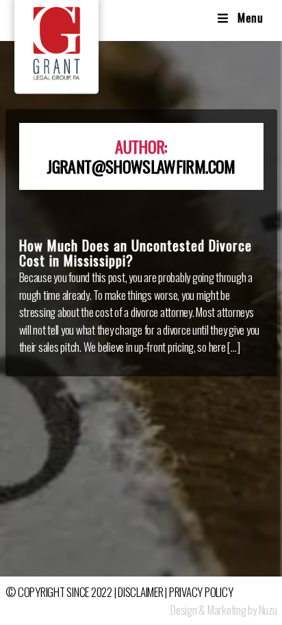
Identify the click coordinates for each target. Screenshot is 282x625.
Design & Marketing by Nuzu (223, 609)
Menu (250, 17)
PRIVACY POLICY (201, 591)
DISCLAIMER (140, 591)
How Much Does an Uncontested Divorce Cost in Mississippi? (135, 253)
